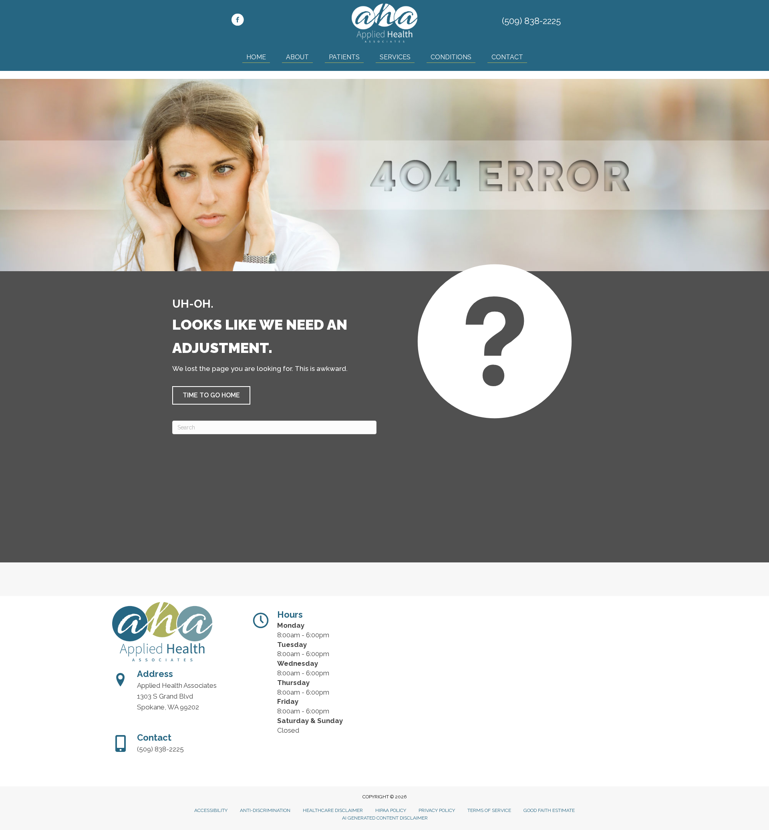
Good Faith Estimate (549, 810)
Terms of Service (489, 810)
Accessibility (210, 810)
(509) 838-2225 (531, 21)
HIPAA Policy (390, 810)
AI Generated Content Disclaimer (385, 818)
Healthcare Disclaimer (333, 810)
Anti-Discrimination (265, 810)
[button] (211, 395)
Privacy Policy (437, 810)
